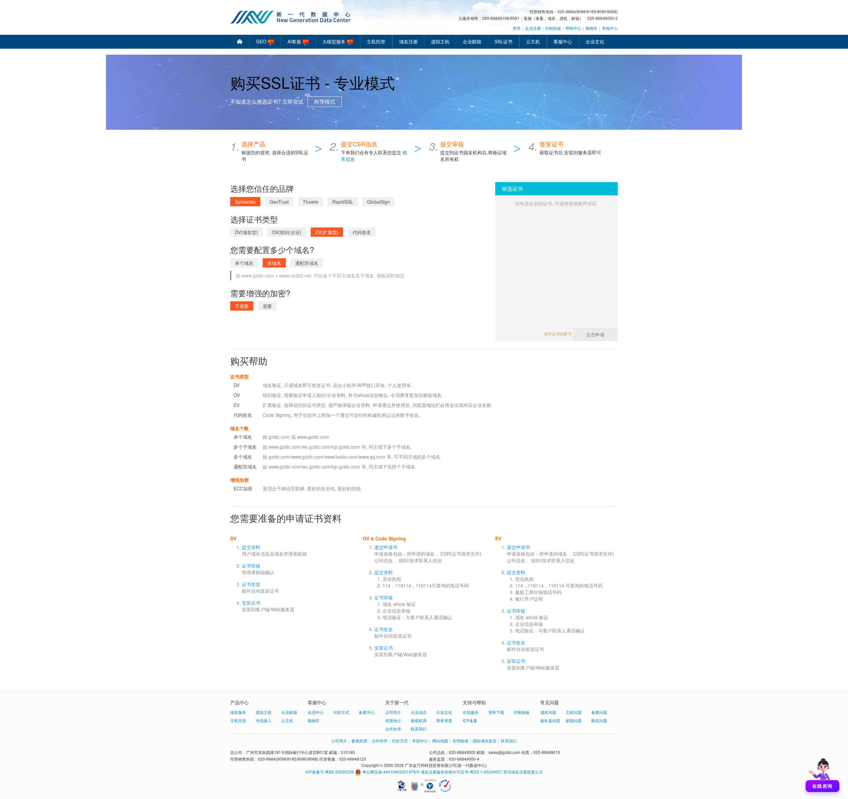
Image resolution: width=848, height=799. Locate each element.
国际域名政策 (485, 740)
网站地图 (440, 740)
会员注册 (533, 28)
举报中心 (610, 28)
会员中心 (316, 712)
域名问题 (548, 712)
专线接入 (264, 720)
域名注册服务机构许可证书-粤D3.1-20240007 (461, 771)
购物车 (592, 28)
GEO (262, 41)
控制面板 (553, 28)
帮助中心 (573, 28)
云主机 (533, 41)
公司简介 (393, 712)
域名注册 (408, 41)
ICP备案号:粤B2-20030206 (329, 771)
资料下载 (496, 712)
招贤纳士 (393, 720)
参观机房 (419, 720)
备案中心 (367, 712)
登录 (517, 28)
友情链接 (460, 740)
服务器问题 (550, 720)
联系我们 (419, 728)
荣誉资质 (444, 720)
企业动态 (419, 712)
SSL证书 (503, 41)
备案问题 (599, 712)
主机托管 (376, 41)
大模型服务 (334, 41)
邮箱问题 (574, 720)
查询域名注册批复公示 (523, 771)
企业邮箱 (472, 41)
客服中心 (563, 41)
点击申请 (595, 334)
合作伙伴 (393, 728)
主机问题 (574, 712)
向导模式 (324, 101)
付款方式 (341, 712)
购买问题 (599, 720)
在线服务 (471, 712)
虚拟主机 (440, 41)
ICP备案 (470, 720)
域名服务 (238, 712)
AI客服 (295, 41)
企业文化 (595, 41)
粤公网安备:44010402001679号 (390, 771)
